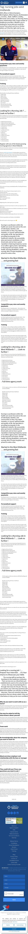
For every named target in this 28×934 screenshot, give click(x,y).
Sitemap (14, 837)
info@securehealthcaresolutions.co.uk (17, 867)
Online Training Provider (14, 864)
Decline (8, 925)
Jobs (14, 829)
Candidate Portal (14, 860)
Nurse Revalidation (14, 845)
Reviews (14, 847)
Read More (15, 922)
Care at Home (14, 831)
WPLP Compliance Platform (15, 931)
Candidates (14, 843)
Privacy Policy (14, 856)
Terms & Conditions (14, 835)
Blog (14, 854)
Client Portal (14, 849)
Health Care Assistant (8, 152)
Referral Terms (14, 841)
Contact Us (14, 858)
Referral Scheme (19, 2)
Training (14, 851)
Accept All (14, 929)
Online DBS (14, 862)
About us (14, 825)
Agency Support (14, 827)
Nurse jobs (2, 32)
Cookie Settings (20, 925)
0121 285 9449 (24, 3)
